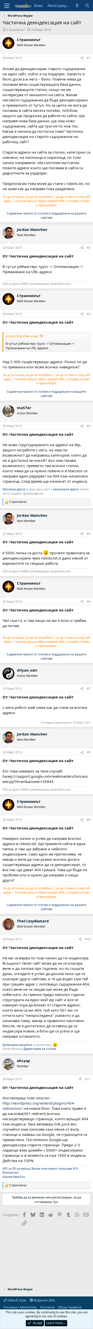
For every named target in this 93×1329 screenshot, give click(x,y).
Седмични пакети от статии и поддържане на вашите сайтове (46, 215)
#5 (89, 534)
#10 (88, 939)
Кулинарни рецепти (17, 1045)
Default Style (16, 1300)
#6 (89, 602)
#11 (88, 1079)
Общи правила (69, 1307)
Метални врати (13, 489)
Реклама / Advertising (19, 1307)
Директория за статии (40, 1049)
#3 (89, 314)
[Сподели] (82, 58)
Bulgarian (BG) (44, 1300)
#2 (89, 248)
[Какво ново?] (77, 5)
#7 (89, 688)
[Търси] (87, 5)
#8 (89, 752)
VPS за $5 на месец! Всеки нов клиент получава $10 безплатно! (40, 1170)
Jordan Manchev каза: (22, 336)
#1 (89, 58)
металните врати (66, 489)
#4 (89, 426)
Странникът (15, 29)
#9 (89, 819)
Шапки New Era (13, 1177)
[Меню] (7, 6)
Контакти (47, 1307)
